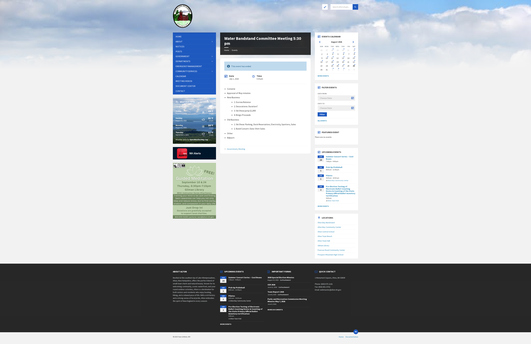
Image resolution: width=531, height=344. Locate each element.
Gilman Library (323, 245)
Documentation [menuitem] (352, 337)
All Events (322, 121)
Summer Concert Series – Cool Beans (339, 157)
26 (338, 66)
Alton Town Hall (333, 201)
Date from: (322, 94)
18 (332, 62)
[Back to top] (355, 331)
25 (332, 66)
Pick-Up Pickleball (334, 167)
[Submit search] (355, 7)
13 (343, 58)
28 (332, 50)
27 (343, 66)
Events (235, 50)
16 (321, 62)
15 (354, 58)
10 (327, 58)
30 (343, 50)
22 (354, 62)
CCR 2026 (271, 284)
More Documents (275, 310)
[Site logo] (182, 27)
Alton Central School (326, 231)
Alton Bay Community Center (338, 180)
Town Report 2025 (276, 292)
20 (343, 62)
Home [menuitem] (341, 337)
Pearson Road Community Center (331, 250)
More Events (323, 76)
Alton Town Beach (325, 236)
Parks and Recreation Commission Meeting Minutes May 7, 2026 (287, 300)
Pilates (329, 175)
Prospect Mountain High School (330, 254)
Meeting (241, 149)
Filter (322, 114)
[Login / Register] (325, 7)
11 (332, 58)
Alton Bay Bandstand (326, 222)
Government (232, 149)
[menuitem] (194, 36)
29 (354, 66)
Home (226, 50)
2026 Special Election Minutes (281, 277)
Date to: (321, 103)
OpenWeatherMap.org (199, 139)
